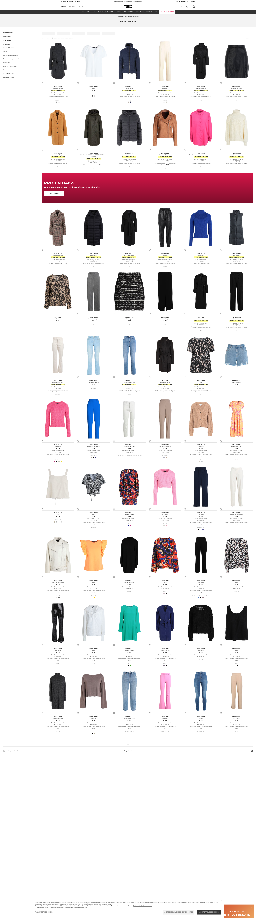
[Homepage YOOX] (128, 6)
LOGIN (192, 2)
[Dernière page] (251, 751)
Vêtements (98, 11)
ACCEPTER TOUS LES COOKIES (209, 912)
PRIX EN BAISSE (152, 11)
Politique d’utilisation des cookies (143, 906)
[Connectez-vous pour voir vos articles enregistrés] (187, 6)
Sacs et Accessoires (125, 11)
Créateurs (140, 11)
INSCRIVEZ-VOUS (182, 1)
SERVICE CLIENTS (74, 1)
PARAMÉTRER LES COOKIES (44, 912)
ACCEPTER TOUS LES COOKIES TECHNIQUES (178, 912)
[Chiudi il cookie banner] (221, 901)
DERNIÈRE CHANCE (167, 11)
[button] (21, 36)
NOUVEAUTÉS (87, 11)
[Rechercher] (181, 6)
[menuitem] (63, 6)
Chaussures (109, 11)
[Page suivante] (242, 751)
